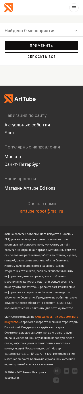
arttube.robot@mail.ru (41, 211)
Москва (12, 156)
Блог (9, 132)
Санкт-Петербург (22, 164)
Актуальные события (27, 125)
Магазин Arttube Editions (29, 188)
